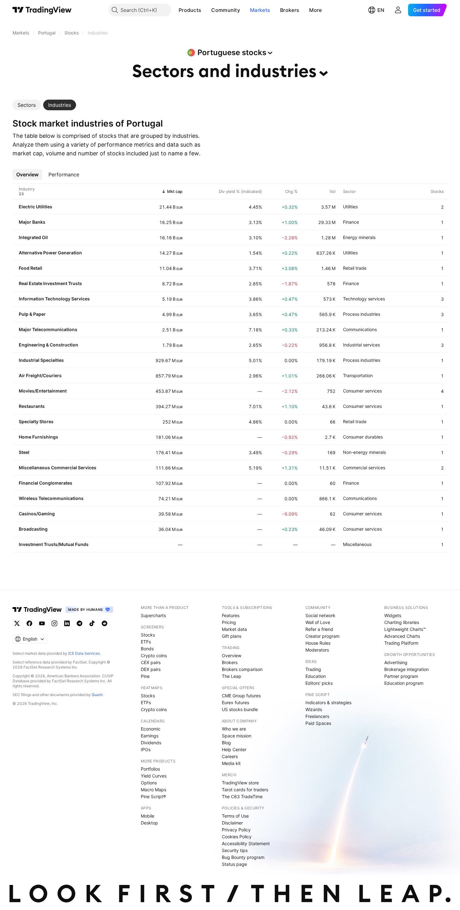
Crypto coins (154, 655)
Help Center (234, 749)
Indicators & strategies (328, 702)
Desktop (149, 822)
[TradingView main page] (42, 10)
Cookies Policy (237, 836)
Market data (234, 629)
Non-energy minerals (364, 452)
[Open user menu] (398, 10)
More (315, 10)
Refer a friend (319, 629)
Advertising (395, 662)
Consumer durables (363, 436)
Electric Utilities (35, 206)
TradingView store (240, 782)
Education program (403, 683)
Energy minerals (359, 237)
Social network (320, 615)
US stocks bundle (240, 709)
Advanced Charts (402, 636)
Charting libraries (401, 622)
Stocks (148, 634)
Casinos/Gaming (37, 513)
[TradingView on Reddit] (104, 623)
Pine (145, 676)
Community (225, 10)
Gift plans (231, 636)
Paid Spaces (318, 723)
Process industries (361, 314)
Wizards (313, 709)
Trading (313, 669)
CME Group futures (241, 695)
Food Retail (30, 268)
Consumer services (362, 390)
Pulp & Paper (32, 314)
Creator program (322, 636)
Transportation (358, 375)
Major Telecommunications (48, 329)
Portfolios (150, 769)
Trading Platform (401, 643)
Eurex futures (235, 702)
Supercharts (153, 615)
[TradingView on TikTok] (92, 623)
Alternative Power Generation (50, 252)
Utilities (350, 206)
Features (230, 615)
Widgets (392, 615)
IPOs (146, 749)
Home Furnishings (38, 436)
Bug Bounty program (243, 857)
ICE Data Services (84, 653)
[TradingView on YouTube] (42, 623)
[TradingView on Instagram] (54, 623)
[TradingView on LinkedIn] (67, 623)
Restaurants (32, 406)
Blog (226, 742)
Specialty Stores (36, 421)
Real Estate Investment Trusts (50, 283)
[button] (206, 10)
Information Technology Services (54, 298)
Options (149, 782)
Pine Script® (153, 796)
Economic (151, 728)
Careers (230, 756)
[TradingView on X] (17, 623)
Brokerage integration (406, 669)
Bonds (147, 648)
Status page (234, 864)
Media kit (231, 763)
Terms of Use (235, 816)
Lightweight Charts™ (405, 629)
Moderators (317, 650)
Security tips (235, 850)
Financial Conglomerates (45, 483)
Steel (24, 452)
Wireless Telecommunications (51, 498)
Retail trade (354, 268)
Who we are (234, 728)
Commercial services (364, 467)
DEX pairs (151, 669)
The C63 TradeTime (242, 796)
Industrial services (361, 344)
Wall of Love (317, 622)
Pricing (229, 622)
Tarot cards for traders (245, 789)
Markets (260, 10)
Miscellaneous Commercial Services (57, 467)
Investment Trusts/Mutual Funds (54, 544)
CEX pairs (151, 662)
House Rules (317, 643)
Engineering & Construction (48, 344)
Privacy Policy (236, 829)
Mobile (147, 816)
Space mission (236, 735)
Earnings (149, 735)
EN (380, 10)
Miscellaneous (357, 544)
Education (315, 676)
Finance (351, 222)
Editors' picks (319, 683)
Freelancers (317, 716)
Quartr (97, 694)
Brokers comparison (242, 669)
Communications (360, 329)
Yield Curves (153, 775)
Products (190, 10)
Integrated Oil (33, 237)
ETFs (146, 641)
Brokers (289, 10)
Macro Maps (153, 789)
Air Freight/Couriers (40, 375)
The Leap (231, 676)
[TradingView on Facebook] (29, 623)
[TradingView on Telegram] (79, 623)
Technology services (364, 298)
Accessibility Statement (246, 843)
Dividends (151, 742)
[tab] (27, 105)
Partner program (401, 676)
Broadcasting (33, 529)
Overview (231, 655)
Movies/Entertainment (43, 390)
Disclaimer (232, 822)
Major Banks (32, 222)
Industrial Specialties (41, 360)
